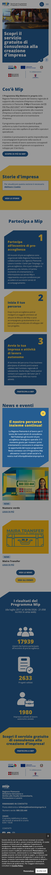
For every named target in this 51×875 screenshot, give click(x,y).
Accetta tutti (41, 871)
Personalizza (28, 871)
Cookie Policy (17, 866)
